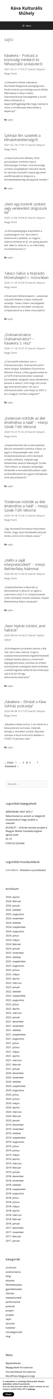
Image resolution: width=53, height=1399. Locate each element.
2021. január (13, 1068)
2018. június (13, 1202)
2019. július (12, 1146)
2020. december (15, 1073)
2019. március (14, 1163)
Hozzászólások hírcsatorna (21, 1371)
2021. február (13, 1064)
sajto (10, 119)
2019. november (15, 1129)
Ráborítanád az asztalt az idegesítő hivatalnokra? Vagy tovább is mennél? (25, 819)
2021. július (12, 1043)
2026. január (13, 905)
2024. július (12, 935)
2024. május (13, 940)
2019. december (15, 1124)
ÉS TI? (9, 839)
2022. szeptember (16, 995)
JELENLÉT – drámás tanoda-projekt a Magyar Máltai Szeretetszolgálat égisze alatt (26, 831)
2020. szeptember (16, 1086)
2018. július (12, 1197)
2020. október (13, 1081)
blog (8, 1276)
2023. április (13, 978)
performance (13, 1301)
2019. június (13, 1150)
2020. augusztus (15, 1090)
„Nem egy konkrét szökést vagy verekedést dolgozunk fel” (25, 208)
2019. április (13, 1159)
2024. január (13, 948)
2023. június (13, 970)
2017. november (15, 1232)
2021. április (13, 1055)
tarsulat (10, 1323)
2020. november (15, 1077)
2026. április (13, 897)
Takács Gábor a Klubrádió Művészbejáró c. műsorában (26, 275)
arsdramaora (13, 1271)
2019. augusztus (15, 1141)
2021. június (13, 1047)
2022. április (13, 1008)
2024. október (13, 922)
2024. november (15, 918)
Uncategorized (14, 1332)
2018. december (15, 1176)
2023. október (13, 957)
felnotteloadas (14, 1284)
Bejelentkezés (13, 1363)
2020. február (13, 1116)
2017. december (15, 1227)
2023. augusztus (15, 965)
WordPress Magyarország (20, 1376)
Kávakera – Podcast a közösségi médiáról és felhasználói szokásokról (23, 59)
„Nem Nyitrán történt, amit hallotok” (24, 627)
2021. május (13, 1051)
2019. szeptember (16, 1137)
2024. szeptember (16, 927)
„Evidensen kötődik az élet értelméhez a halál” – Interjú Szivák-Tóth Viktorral (26, 422)
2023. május (13, 974)
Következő (12, 766)
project (10, 1310)
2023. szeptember (16, 961)
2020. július (12, 1094)
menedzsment (13, 1297)
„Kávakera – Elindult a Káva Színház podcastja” (25, 703)
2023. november (15, 952)
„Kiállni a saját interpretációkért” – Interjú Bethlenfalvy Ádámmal (24, 564)
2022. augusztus (15, 1000)
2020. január (13, 1120)
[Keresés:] (26, 784)
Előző (8, 762)
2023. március (14, 983)
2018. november (15, 1180)
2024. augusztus (15, 931)
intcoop (10, 1293)
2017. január (13, 1240)
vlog (8, 1336)
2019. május (13, 1154)
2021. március (14, 1060)
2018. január (13, 1223)
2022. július (12, 1004)
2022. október (13, 991)
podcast (10, 1306)
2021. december (15, 1021)
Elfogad (8, 1394)
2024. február (13, 944)
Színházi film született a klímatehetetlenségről (22, 137)
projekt (10, 1314)
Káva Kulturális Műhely (26, 10)
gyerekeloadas (14, 1289)
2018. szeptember (16, 1189)
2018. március (14, 1215)
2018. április (13, 1210)
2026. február (13, 901)
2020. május (13, 1103)
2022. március (14, 1013)
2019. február (13, 1167)
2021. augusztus (15, 1038)
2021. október (13, 1030)
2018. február (13, 1219)
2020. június (13, 1098)
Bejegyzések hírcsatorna (19, 1367)
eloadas (10, 1280)
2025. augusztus (15, 914)
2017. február (13, 1236)
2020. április (13, 1107)
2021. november (15, 1025)
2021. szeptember (16, 1034)
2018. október (13, 1184)
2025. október (13, 909)
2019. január (13, 1172)
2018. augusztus (15, 1193)
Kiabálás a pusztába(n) (33, 870)
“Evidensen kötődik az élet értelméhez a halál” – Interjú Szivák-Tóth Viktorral (26, 506)
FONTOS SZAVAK (15, 843)
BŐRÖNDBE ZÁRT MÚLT (19, 811)
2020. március (14, 1111)
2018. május (13, 1206)
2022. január (13, 1017)
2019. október (13, 1133)
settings (31, 1389)
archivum (11, 1267)
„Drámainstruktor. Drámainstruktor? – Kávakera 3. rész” (19, 338)
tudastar (10, 1327)
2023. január (13, 987)
